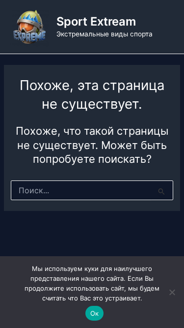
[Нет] (172, 292)
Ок (94, 313)
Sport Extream (96, 21)
